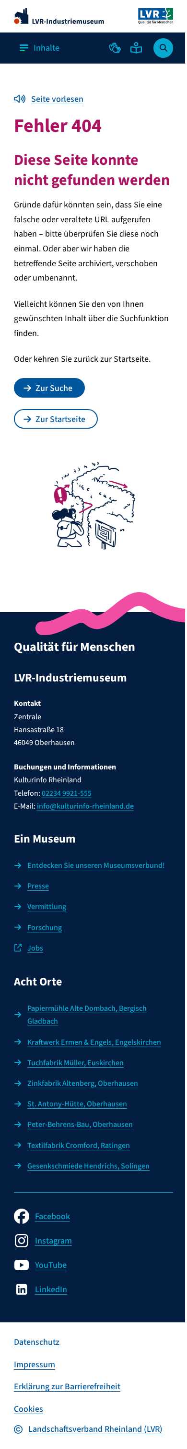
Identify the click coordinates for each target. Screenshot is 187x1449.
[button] (115, 47)
